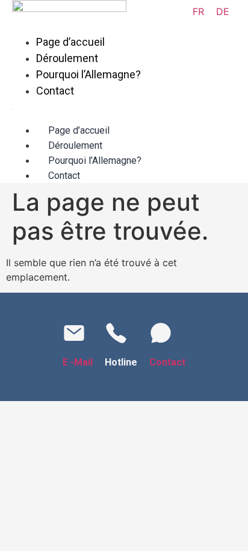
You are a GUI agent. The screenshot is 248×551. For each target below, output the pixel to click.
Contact (55, 90)
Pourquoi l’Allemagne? (88, 74)
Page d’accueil (70, 42)
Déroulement (67, 58)
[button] (82, 106)
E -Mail (78, 362)
